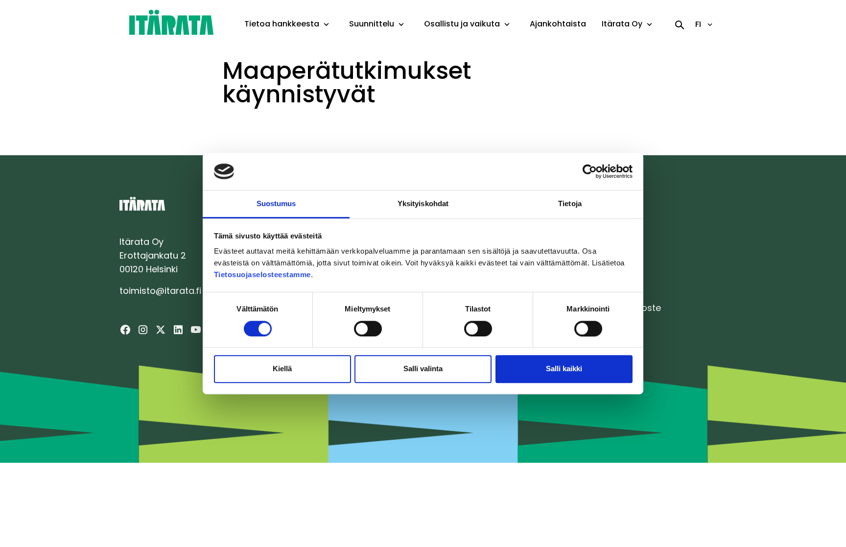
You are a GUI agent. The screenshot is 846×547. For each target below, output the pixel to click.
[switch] (368, 328)
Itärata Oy (622, 23)
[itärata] (171, 21)
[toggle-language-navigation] (710, 24)
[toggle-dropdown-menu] (326, 25)
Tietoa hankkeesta (281, 23)
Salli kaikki (564, 368)
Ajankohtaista (558, 23)
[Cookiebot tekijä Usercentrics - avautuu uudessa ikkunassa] (590, 171)
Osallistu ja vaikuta (462, 23)
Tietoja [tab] (570, 204)
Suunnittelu (371, 23)
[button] (326, 24)
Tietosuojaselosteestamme (262, 275)
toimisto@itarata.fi (160, 291)
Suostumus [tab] (276, 204)
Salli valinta (423, 368)
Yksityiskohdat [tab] (423, 204)
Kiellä (282, 368)
